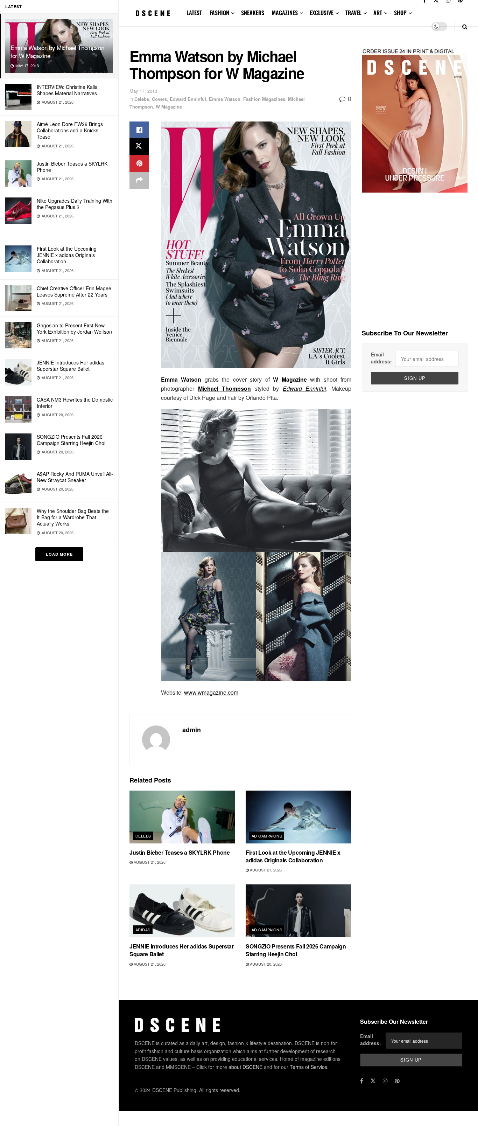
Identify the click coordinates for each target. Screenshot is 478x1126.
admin (191, 729)
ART (377, 12)
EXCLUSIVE (321, 12)
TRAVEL (353, 12)
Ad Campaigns (267, 836)
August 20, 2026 (265, 964)
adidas (142, 929)
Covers (159, 99)
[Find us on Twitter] (373, 1081)
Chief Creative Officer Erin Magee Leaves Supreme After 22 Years (74, 291)
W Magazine (169, 106)
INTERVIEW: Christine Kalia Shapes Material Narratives (67, 90)
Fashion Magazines (264, 99)
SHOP (400, 12)
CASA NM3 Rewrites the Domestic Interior (75, 402)
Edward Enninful (188, 99)
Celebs (141, 99)
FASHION (219, 12)
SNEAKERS (252, 12)
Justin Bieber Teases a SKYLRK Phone (72, 166)
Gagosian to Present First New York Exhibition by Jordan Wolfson (74, 328)
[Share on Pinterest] (139, 163)
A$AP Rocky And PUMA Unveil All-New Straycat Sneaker (75, 477)
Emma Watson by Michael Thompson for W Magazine (57, 51)
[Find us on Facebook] (361, 1081)
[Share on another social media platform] (139, 180)
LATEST (194, 12)
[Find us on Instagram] (385, 1081)
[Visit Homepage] (153, 13)
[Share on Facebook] (139, 129)
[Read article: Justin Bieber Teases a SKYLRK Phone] (182, 817)
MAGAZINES (285, 12)
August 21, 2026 (149, 862)
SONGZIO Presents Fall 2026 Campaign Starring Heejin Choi (71, 439)
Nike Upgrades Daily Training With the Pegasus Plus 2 (74, 203)
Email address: (381, 358)
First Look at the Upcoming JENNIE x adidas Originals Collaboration (67, 255)
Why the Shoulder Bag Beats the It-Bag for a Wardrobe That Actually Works (73, 517)
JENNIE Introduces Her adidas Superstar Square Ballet (70, 365)
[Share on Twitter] (139, 146)
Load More (59, 554)
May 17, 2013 (143, 91)
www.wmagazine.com (211, 692)
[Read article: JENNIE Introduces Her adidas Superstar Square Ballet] (182, 910)
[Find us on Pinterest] (397, 1081)
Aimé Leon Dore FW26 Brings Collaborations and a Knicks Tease (70, 130)
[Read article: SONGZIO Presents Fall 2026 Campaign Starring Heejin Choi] (298, 910)
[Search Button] (465, 26)
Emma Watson (224, 99)
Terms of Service (308, 1066)
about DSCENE (245, 1066)
